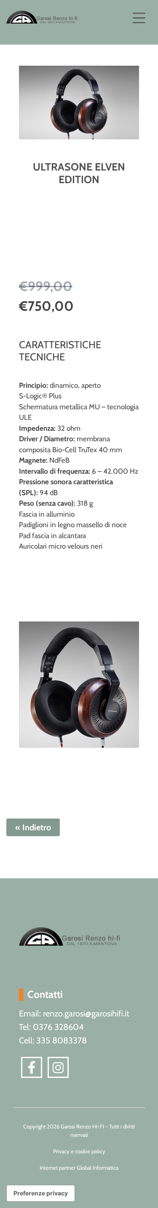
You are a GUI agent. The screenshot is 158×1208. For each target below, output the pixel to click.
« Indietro (33, 827)
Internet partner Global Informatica (79, 1167)
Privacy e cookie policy (79, 1151)
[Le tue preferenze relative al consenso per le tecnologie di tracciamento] (41, 1193)
